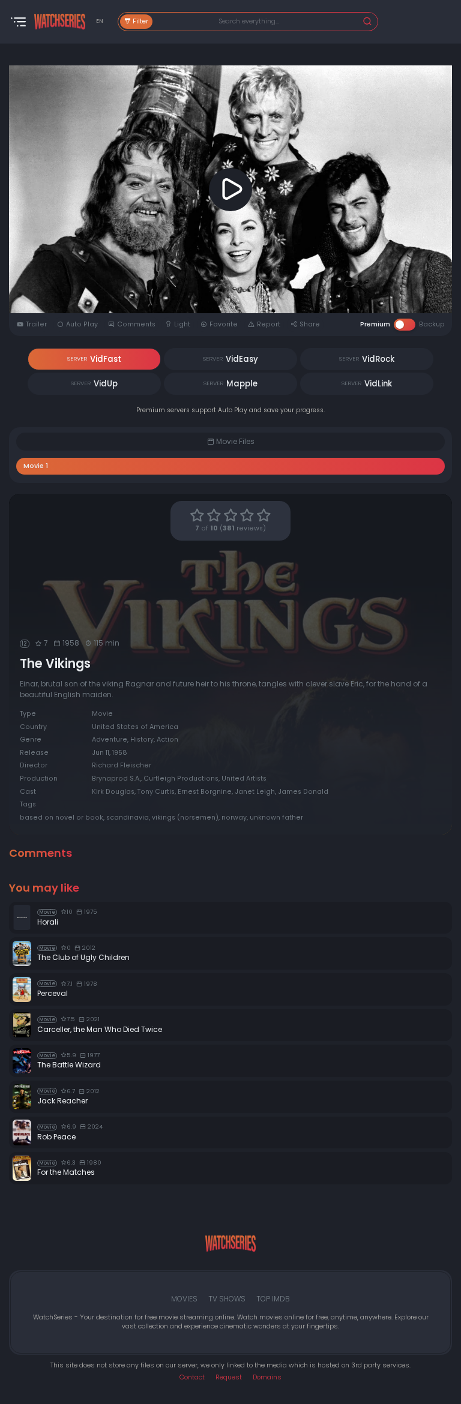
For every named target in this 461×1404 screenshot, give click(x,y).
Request (228, 1377)
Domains (267, 1377)
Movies (184, 1299)
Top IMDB (273, 1299)
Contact (192, 1377)
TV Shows (227, 1299)
